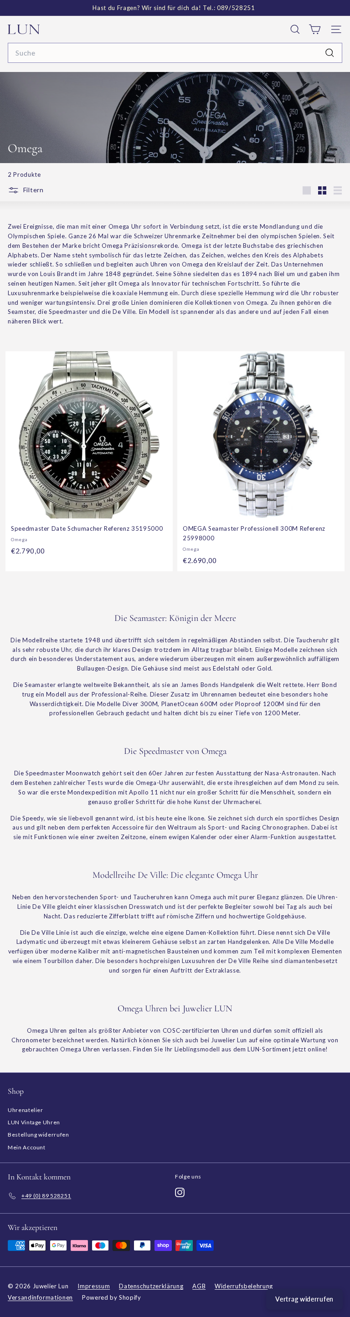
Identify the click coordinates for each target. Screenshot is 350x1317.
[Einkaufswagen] (314, 29)
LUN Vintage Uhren (34, 1122)
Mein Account (27, 1147)
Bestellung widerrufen (38, 1134)
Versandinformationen (40, 1297)
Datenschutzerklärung (151, 1286)
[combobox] (175, 53)
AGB (199, 1286)
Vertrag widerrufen (304, 1299)
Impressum (93, 1286)
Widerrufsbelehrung (244, 1286)
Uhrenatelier (25, 1110)
